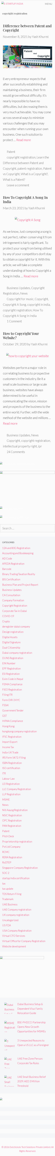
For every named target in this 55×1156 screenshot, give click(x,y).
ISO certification (11, 768)
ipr (40, 446)
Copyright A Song (14, 304)
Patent (11, 151)
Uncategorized (10, 920)
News (24, 293)
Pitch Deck (8, 836)
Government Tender (13, 710)
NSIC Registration (12, 815)
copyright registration (21, 157)
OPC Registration (12, 820)
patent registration (29, 168)
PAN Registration (11, 825)
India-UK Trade (10, 752)
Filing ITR (7, 694)
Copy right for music (20, 299)
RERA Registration (12, 857)
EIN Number (9, 663)
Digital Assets (9, 637)
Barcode (6, 568)
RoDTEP (6, 862)
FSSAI (5, 705)
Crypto (6, 621)
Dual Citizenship (11, 647)
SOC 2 (5, 872)
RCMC (6, 852)
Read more (23, 140)
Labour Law (8, 778)
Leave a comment (18, 185)
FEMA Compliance (12, 684)
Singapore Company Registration (20, 867)
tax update (7, 888)
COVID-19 (8, 616)
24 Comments (16, 452)
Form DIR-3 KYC (11, 700)
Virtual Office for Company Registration (23, 941)
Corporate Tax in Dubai (14, 610)
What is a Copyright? (34, 174)
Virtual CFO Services (13, 935)
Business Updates (18, 288)
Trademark (7, 899)
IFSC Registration (11, 736)
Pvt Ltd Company (11, 846)
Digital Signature (11, 642)
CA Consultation (11, 595)
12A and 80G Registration (16, 548)
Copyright (41, 299)
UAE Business (9, 904)
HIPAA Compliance (12, 720)
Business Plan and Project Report (20, 584)
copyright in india (38, 304)
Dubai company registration (17, 652)
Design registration (12, 631)
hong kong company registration (19, 731)
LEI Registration (11, 783)
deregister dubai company (16, 626)
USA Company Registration (17, 930)
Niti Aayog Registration (15, 810)
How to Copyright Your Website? (21, 335)
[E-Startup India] (12, 4)
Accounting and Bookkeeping (17, 553)
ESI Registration (11, 673)
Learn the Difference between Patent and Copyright (26, 162)
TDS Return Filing (11, 893)
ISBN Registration (12, 762)
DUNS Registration (12, 658)
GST (4, 715)
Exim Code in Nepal (12, 678)
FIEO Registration (12, 689)
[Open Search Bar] (33, 4)
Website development (14, 946)
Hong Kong (8, 726)
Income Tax (8, 747)
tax (3, 883)
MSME (6, 799)
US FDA (6, 925)
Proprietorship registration (17, 841)
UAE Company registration (16, 909)
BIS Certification (11, 579)
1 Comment (14, 321)
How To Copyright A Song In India (25, 199)
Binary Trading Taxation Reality (18, 574)
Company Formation (13, 600)
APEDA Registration (13, 563)
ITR (4, 773)
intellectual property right (20, 446)
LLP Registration (11, 794)
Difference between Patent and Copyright (27, 27)
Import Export (9, 741)
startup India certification (15, 878)
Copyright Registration (14, 605)
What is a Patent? (14, 179)
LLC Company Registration (16, 789)
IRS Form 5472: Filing (14, 757)
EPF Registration (11, 668)
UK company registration (15, 914)
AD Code (7, 558)
